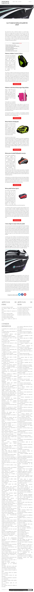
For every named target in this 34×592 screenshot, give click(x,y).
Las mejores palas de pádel (7, 316)
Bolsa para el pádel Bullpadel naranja (11, 48)
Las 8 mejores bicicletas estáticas (24, 435)
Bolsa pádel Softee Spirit (10, 49)
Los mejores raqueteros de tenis (23, 314)
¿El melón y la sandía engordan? (8, 534)
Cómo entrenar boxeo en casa (8, 455)
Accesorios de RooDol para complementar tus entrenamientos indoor (9, 371)
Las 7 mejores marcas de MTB (23, 353)
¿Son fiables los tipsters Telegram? (24, 520)
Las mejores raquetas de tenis (23, 313)
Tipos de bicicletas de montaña (23, 526)
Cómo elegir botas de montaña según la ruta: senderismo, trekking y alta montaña (9, 452)
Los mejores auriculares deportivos (24, 423)
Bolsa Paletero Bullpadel (10, 47)
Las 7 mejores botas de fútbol (23, 341)
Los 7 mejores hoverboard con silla (24, 418)
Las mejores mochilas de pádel (8, 314)
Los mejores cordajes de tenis (23, 309)
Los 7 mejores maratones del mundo (24, 307)
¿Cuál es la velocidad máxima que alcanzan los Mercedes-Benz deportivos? (9, 515)
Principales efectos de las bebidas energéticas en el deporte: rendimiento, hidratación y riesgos (24, 470)
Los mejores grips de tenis (22, 310)
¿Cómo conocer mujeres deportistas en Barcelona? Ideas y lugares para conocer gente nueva (9, 436)
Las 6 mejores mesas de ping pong (24, 331)
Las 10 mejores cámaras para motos (9, 568)
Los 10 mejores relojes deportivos (24, 382)
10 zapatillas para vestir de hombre (24, 554)
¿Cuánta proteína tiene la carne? (8, 522)
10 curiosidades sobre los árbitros (8, 336)
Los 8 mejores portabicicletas (23, 449)
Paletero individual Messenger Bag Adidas (12, 46)
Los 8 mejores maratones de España (24, 422)
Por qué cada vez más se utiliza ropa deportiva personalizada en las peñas (24, 464)
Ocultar (20, 43)
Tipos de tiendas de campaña (23, 535)
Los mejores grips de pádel (7, 313)
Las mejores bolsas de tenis (22, 308)
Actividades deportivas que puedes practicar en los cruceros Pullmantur (9, 380)
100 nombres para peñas (6, 345)
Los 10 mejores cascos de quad (23, 379)
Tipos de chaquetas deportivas (23, 530)
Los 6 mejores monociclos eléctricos (24, 409)
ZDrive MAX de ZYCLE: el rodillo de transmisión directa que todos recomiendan (24, 557)
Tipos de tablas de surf (22, 534)
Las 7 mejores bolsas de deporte (23, 340)
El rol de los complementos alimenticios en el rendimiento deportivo (9, 539)
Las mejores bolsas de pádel (7, 307)
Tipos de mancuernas (21, 531)
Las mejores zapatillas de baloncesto (24, 456)
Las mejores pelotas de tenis (23, 312)
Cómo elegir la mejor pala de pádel (9, 454)
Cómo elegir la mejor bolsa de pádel (11, 50)
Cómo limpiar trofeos (6, 469)
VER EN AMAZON (17, 118)
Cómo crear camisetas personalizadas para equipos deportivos (9, 443)
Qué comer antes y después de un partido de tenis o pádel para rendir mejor (24, 476)
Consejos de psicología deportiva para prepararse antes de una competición (9, 490)
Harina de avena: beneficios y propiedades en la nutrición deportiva (9, 563)
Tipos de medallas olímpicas (23, 532)
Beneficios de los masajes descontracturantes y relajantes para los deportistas (9, 402)
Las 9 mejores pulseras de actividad (24, 364)
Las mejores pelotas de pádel (7, 317)
